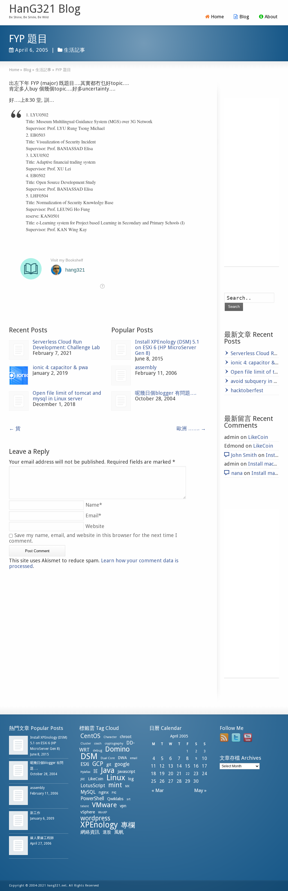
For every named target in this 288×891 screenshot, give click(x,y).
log (131, 778)
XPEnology (99, 824)
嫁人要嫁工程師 (42, 838)
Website (95, 526)
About (271, 16)
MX (127, 786)
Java (107, 770)
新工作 (35, 813)
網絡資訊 (90, 832)
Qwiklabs (115, 798)
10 (204, 758)
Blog (244, 16)
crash (98, 743)
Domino (117, 749)
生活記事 (74, 50)
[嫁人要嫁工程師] (18, 845)
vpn (123, 805)
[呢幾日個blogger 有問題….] (121, 401)
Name (94, 505)
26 (162, 781)
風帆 (119, 832)
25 (153, 781)
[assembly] (121, 375)
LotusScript (92, 785)
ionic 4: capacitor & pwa (60, 367)
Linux (115, 777)
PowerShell (92, 798)
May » (201, 790)
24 (204, 773)
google (121, 764)
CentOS (90, 735)
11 (153, 766)
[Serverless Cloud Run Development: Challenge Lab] (18, 350)
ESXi (84, 764)
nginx (104, 792)
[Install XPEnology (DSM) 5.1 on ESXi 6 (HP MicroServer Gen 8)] (121, 350)
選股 (107, 832)
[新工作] (18, 820)
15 (187, 766)
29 (187, 781)
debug (97, 750)
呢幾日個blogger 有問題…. (165, 393)
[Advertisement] (251, 182)
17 (204, 766)
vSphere (87, 812)
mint (115, 785)
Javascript (126, 771)
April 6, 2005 (31, 50)
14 (179, 766)
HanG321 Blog (44, 9)
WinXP (102, 812)
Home (217, 16)
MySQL (88, 792)
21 (179, 773)
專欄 (128, 825)
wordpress (95, 818)
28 (179, 781)
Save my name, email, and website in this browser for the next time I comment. (93, 538)
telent (84, 806)
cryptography (114, 743)
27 (170, 781)
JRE (82, 779)
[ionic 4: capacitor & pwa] (18, 375)
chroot (126, 736)
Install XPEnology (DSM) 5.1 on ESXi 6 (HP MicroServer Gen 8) (167, 347)
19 (162, 773)
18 (153, 773)
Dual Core (108, 758)
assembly (146, 367)
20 (170, 773)
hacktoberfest (247, 390)
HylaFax (85, 772)
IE (95, 771)
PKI (114, 793)
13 (170, 766)
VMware (104, 805)
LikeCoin (258, 437)
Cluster (85, 743)
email (133, 758)
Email (93, 515)
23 (196, 773)
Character (110, 737)
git (108, 764)
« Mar (156, 790)
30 (196, 781)
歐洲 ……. (191, 428)
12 (162, 766)
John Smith (244, 455)
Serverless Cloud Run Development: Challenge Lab (66, 344)
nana (236, 473)
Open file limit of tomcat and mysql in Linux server (67, 395)
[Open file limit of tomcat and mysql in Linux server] (18, 401)
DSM (89, 756)
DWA (122, 757)
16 (196, 766)
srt (128, 799)
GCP (97, 763)
